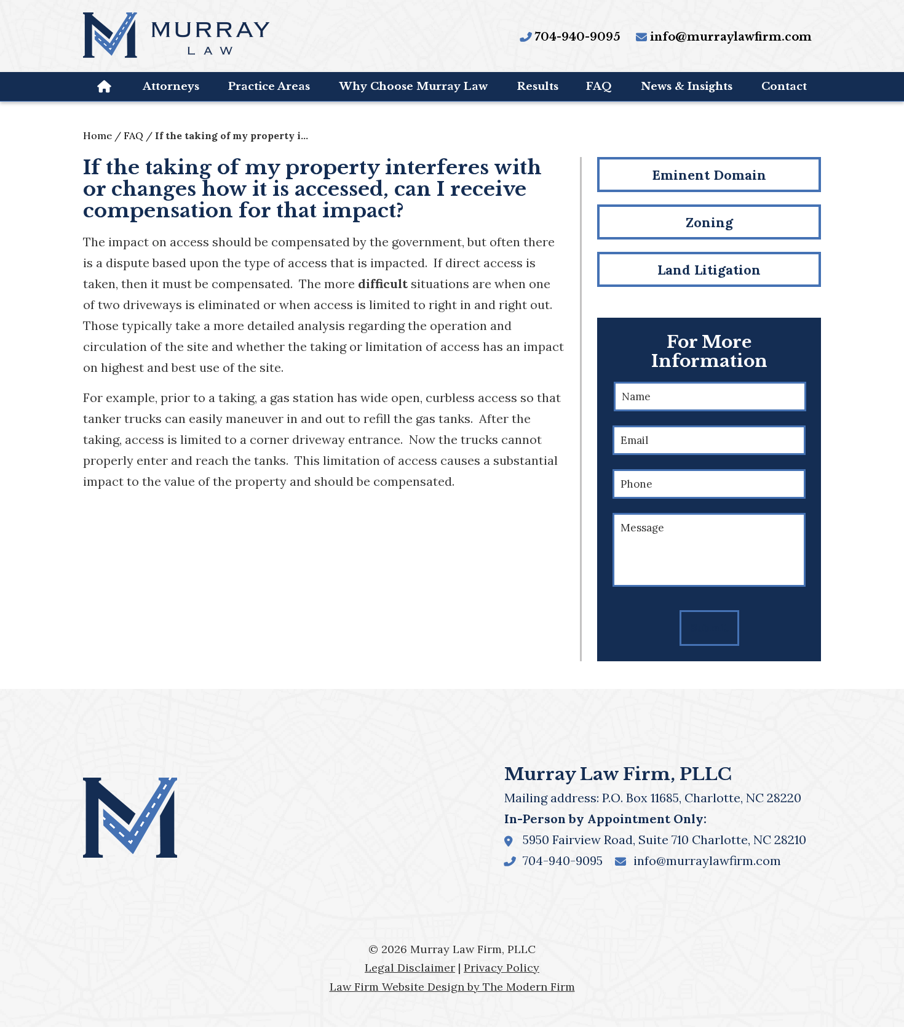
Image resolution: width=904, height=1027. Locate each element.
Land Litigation (709, 269)
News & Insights (686, 86)
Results (537, 86)
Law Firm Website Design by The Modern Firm (452, 987)
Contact (784, 86)
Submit (709, 628)
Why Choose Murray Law (413, 86)
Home (105, 87)
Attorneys (171, 86)
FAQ (599, 86)
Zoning (709, 222)
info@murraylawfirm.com (731, 37)
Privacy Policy (501, 968)
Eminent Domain (709, 174)
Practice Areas (269, 86)
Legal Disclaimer (410, 968)
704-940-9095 (577, 37)
